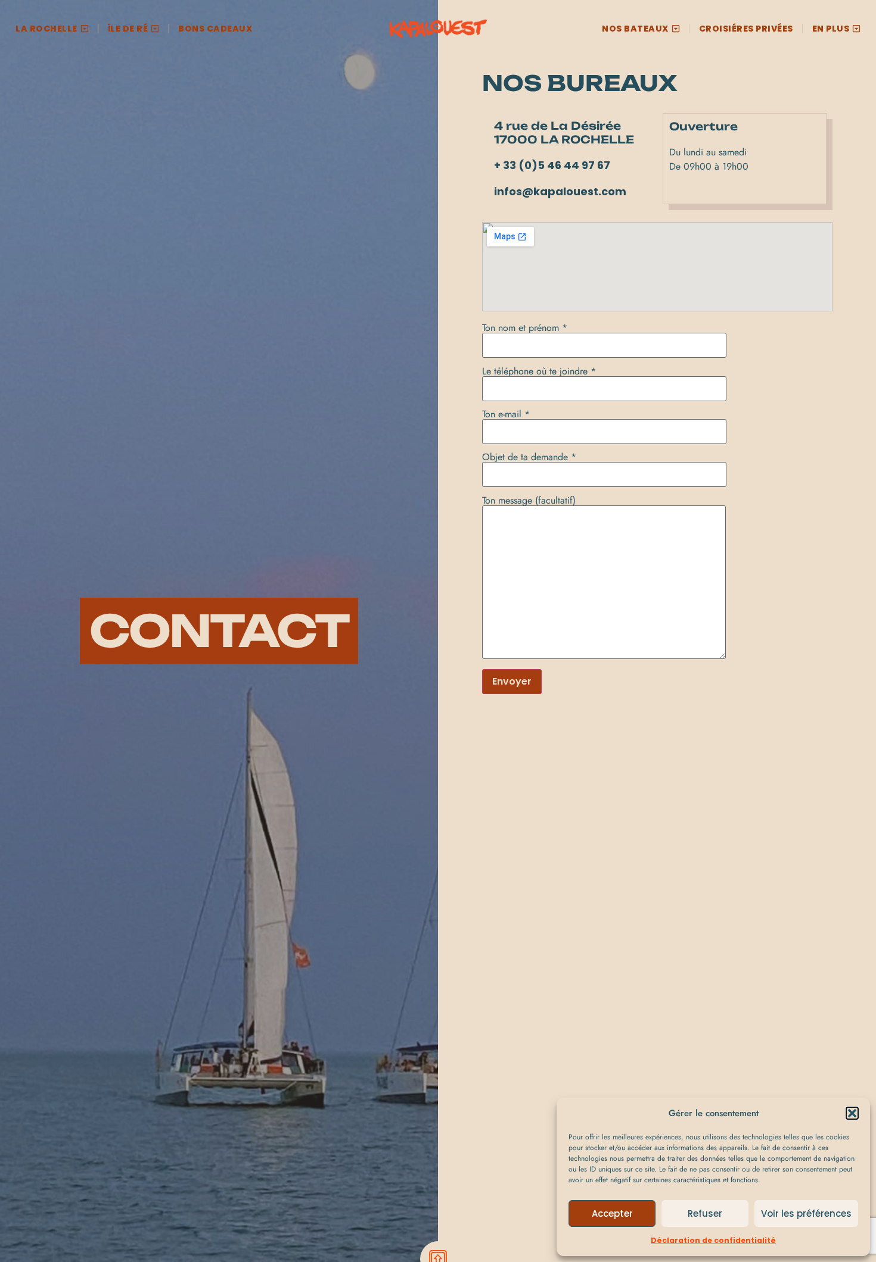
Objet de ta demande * (529, 458)
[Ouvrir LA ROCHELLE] (84, 29)
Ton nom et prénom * (524, 329)
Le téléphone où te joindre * (539, 372)
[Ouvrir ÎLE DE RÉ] (155, 29)
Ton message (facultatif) (529, 501)
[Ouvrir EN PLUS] (856, 29)
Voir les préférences (806, 1213)
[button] (852, 1113)
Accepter (612, 1213)
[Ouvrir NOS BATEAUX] (676, 29)
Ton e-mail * (506, 415)
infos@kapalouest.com (560, 191)
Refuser (705, 1213)
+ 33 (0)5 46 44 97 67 (552, 165)
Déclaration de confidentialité (713, 1240)
